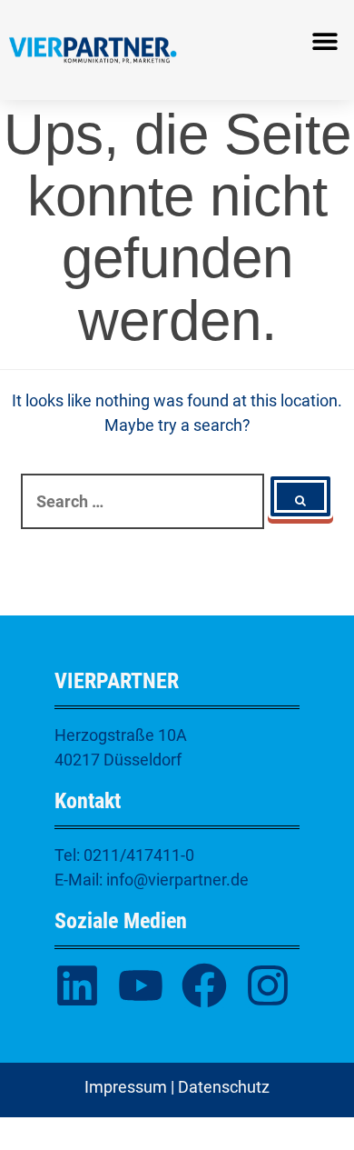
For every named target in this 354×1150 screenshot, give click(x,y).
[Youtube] (140, 985)
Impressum (125, 1086)
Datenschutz (224, 1086)
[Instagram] (267, 985)
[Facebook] (204, 985)
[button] (324, 41)
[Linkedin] (77, 985)
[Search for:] (142, 501)
